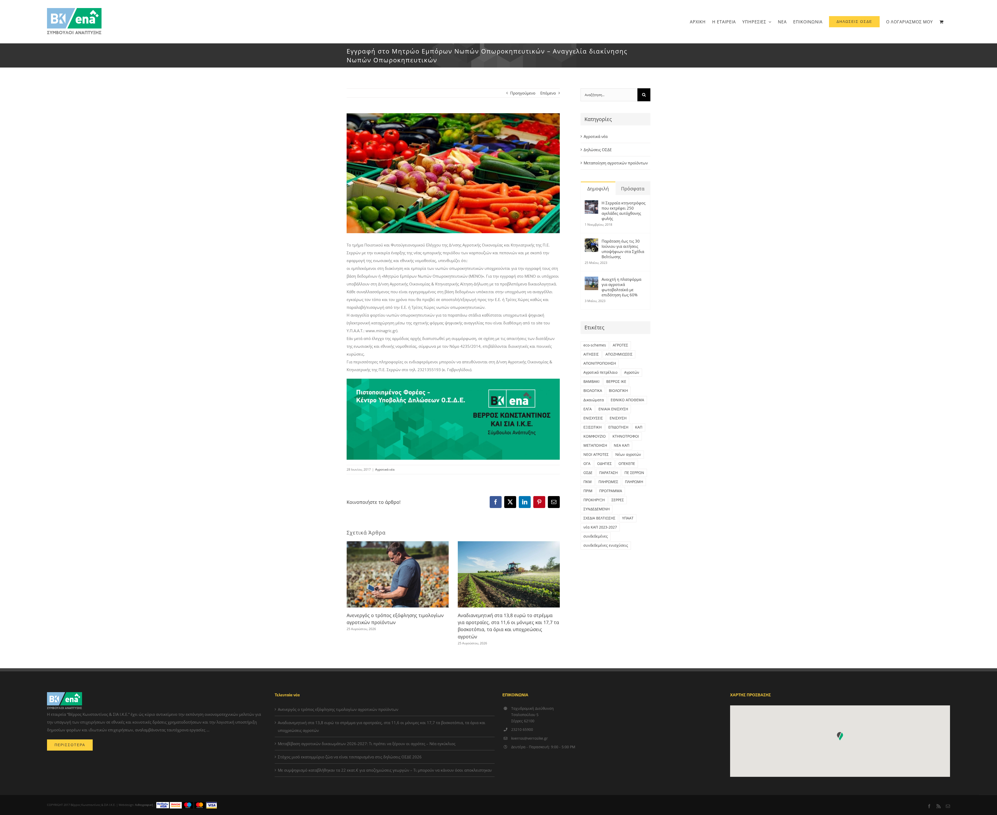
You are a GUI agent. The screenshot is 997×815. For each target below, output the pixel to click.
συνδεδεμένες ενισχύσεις (605, 545)
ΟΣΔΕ (587, 472)
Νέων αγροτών (628, 454)
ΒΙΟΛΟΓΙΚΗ (618, 390)
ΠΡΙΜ (587, 491)
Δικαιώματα (593, 400)
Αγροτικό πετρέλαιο (600, 372)
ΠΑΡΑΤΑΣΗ (608, 472)
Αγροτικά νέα (384, 469)
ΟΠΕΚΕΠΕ (626, 463)
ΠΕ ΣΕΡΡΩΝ (634, 472)
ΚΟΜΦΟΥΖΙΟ (594, 436)
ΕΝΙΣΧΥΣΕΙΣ (593, 418)
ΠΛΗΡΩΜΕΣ (608, 481)
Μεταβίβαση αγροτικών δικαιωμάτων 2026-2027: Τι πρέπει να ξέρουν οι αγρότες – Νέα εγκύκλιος (366, 743)
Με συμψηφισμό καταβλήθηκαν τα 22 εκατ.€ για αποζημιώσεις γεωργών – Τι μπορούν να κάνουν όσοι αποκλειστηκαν (385, 770)
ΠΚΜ (587, 481)
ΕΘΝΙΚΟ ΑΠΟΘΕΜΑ (627, 400)
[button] (350, 593)
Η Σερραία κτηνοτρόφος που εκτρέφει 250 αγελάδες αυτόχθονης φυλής (623, 210)
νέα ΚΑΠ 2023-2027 (600, 527)
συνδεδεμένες (595, 536)
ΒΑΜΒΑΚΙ (591, 381)
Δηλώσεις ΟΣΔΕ (598, 149)
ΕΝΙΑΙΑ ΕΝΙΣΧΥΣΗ (613, 409)
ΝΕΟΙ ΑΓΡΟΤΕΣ (596, 454)
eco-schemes (594, 345)
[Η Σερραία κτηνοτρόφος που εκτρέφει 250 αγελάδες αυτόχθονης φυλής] (591, 204)
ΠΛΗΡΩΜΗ (634, 481)
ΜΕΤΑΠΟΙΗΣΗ (595, 445)
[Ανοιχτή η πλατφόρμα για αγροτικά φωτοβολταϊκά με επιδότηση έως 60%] (591, 280)
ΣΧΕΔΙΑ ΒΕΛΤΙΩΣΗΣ (599, 518)
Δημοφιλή (598, 188)
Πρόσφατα (632, 188)
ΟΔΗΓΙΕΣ (604, 463)
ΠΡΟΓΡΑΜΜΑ (610, 491)
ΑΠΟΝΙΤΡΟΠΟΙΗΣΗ (599, 363)
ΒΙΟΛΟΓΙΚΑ (592, 390)
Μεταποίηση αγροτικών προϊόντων (616, 162)
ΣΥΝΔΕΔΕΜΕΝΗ (596, 509)
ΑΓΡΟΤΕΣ (620, 345)
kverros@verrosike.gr (529, 738)
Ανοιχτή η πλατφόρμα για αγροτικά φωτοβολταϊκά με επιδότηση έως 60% (621, 287)
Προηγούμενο (522, 93)
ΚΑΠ (638, 427)
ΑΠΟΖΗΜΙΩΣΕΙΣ (618, 354)
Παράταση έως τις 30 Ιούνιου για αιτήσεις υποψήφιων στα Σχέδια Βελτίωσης (623, 248)
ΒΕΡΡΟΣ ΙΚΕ (616, 381)
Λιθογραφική (144, 805)
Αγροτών (631, 372)
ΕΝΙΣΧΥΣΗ (618, 418)
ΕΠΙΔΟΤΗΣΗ (618, 427)
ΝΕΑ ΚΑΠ (621, 445)
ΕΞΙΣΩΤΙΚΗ (592, 427)
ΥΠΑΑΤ (628, 518)
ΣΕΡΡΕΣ (617, 500)
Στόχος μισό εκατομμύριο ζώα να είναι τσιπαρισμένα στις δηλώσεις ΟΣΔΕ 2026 (350, 756)
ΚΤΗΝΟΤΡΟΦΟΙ (625, 436)
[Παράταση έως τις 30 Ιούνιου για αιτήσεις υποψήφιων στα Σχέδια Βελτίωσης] (591, 242)
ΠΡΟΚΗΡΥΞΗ (594, 500)
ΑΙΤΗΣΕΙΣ (591, 354)
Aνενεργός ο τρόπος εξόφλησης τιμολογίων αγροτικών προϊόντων (338, 709)
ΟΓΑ (586, 463)
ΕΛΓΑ (587, 409)
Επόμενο (548, 93)
